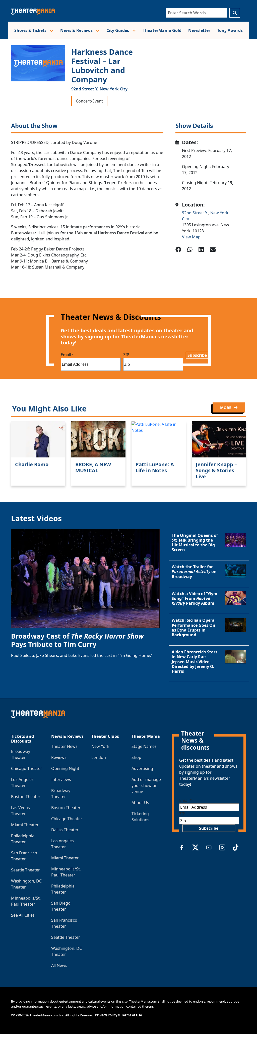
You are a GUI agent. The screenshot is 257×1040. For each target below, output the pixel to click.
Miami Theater (25, 824)
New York (100, 746)
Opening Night (65, 768)
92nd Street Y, (85, 89)
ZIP (126, 354)
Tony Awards (230, 30)
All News (59, 965)
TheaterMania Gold (162, 30)
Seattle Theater (25, 870)
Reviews (59, 757)
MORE (226, 407)
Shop (136, 757)
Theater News (64, 746)
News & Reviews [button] (77, 30)
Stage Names (144, 746)
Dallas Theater (65, 830)
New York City (113, 89)
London (98, 757)
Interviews (61, 779)
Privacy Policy (106, 1015)
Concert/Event (89, 101)
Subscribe (197, 355)
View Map (191, 237)
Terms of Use (131, 1015)
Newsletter (199, 30)
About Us (140, 802)
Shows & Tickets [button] (30, 30)
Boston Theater (25, 796)
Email (67, 354)
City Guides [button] (118, 30)
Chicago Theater (26, 768)
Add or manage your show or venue (146, 785)
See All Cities (23, 915)
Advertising (142, 768)
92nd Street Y (195, 213)
